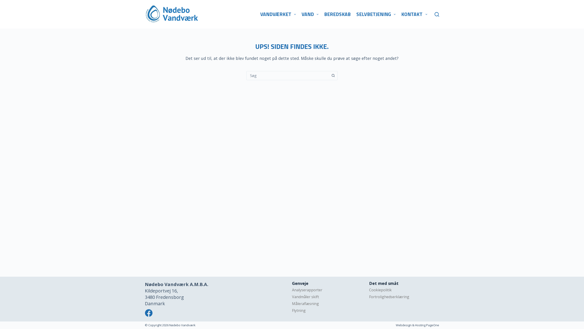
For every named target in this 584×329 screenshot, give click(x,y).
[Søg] (437, 14)
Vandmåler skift (305, 297)
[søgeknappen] (333, 75)
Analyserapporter (307, 290)
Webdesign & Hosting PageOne (417, 325)
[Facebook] (149, 313)
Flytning (299, 310)
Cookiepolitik (380, 290)
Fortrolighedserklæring (389, 297)
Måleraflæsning (305, 303)
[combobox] (288, 75)
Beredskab (337, 14)
